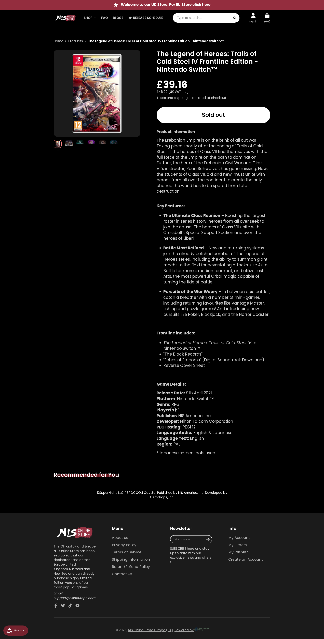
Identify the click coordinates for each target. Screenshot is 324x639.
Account (253, 18)
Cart (267, 18)
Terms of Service (126, 552)
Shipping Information (131, 559)
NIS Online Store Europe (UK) (150, 630)
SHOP (88, 17)
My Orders (237, 544)
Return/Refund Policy (131, 566)
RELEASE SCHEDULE (148, 17)
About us (120, 537)
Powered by (184, 630)
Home (58, 41)
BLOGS (118, 17)
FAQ (104, 17)
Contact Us (122, 573)
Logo (65, 18)
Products (75, 41)
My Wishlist (238, 552)
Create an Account (245, 559)
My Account (239, 537)
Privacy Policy (124, 544)
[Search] (235, 18)
